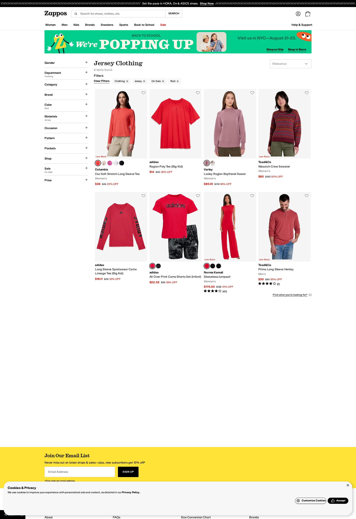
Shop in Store (297, 49)
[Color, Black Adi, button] (158, 266)
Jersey (138, 81)
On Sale (156, 81)
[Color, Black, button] (122, 163)
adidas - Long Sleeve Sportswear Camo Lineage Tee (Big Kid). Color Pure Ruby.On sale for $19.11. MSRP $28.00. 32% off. (121, 242)
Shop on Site (275, 49)
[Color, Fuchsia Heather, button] (110, 163)
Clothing (120, 81)
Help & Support (301, 25)
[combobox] (118, 13)
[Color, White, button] (116, 163)
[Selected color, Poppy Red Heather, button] (98, 163)
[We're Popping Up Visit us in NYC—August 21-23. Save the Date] (178, 41)
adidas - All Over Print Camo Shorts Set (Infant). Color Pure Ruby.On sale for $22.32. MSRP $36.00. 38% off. (175, 242)
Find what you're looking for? (290, 294)
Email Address (58, 472)
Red (172, 81)
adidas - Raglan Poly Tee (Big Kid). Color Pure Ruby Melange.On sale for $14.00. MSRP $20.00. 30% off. (175, 137)
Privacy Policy (130, 492)
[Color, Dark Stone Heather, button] (104, 163)
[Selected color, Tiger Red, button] (207, 266)
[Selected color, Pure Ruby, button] (152, 266)
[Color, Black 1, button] (219, 266)
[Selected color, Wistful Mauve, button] (207, 163)
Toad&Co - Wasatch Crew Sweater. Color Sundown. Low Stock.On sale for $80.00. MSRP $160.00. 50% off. (284, 137)
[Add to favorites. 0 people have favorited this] (143, 93)
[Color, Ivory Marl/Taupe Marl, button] (213, 163)
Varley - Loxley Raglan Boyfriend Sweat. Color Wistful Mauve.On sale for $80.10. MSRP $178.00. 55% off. (230, 137)
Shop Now (207, 3)
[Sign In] (298, 13)
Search (173, 13)
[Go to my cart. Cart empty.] (308, 13)
